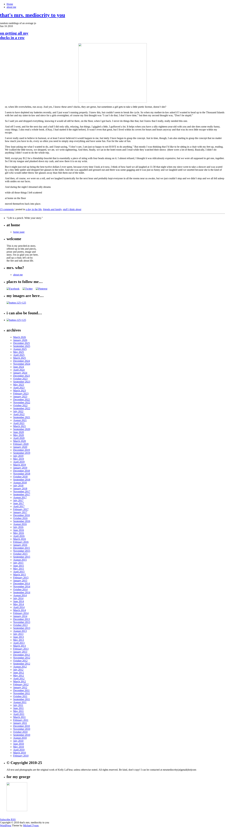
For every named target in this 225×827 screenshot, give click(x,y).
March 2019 (19, 464)
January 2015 (20, 580)
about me (11, 7)
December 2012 (21, 654)
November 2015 (21, 550)
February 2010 (20, 755)
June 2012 (18, 672)
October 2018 (20, 476)
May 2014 (18, 604)
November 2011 (21, 693)
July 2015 (18, 562)
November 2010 (21, 729)
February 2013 (20, 648)
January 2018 (20, 488)
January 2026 (20, 340)
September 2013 (21, 628)
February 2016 (20, 542)
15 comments (7, 209)
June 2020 (18, 432)
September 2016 (21, 521)
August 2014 (20, 595)
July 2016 (18, 527)
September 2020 (21, 429)
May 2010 (18, 746)
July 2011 (18, 705)
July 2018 (18, 485)
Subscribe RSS (8, 819)
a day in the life (34, 209)
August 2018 (20, 482)
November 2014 (21, 586)
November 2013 (21, 622)
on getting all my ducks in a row (14, 35)
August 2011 (20, 702)
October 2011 (20, 696)
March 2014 (19, 610)
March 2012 (19, 681)
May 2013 (18, 640)
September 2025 (21, 346)
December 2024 (21, 360)
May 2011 (18, 711)
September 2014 (21, 592)
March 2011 (19, 717)
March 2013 (19, 645)
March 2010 (19, 752)
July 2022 (18, 411)
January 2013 (20, 651)
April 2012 (19, 678)
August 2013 (20, 631)
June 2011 (18, 708)
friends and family (52, 209)
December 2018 (21, 470)
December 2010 (21, 726)
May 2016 (18, 533)
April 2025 (19, 355)
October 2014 (20, 589)
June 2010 (18, 743)
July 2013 (18, 634)
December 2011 (21, 690)
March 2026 (19, 337)
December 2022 (21, 399)
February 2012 (20, 684)
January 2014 (20, 616)
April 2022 (19, 414)
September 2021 (21, 417)
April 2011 (18, 714)
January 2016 (20, 545)
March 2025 (19, 358)
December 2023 (21, 375)
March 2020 (19, 441)
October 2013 (20, 625)
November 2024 (21, 363)
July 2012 (18, 669)
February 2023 (20, 393)
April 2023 (19, 387)
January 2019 (20, 467)
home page (19, 232)
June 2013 (18, 637)
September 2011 (21, 699)
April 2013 (19, 642)
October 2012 (20, 660)
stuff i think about (72, 209)
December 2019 (21, 450)
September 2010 (21, 734)
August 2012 (20, 666)
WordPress (5, 825)
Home (10, 4)
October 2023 (20, 378)
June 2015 (18, 565)
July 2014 (18, 598)
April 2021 (19, 423)
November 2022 (21, 402)
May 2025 (18, 352)
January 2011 (20, 723)
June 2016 (18, 530)
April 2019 (19, 461)
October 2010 (20, 732)
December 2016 (21, 515)
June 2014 (18, 601)
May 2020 (18, 435)
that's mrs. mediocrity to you (32, 15)
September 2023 (21, 381)
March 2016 (19, 539)
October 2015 (20, 553)
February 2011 (20, 720)
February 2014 (20, 613)
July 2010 (18, 740)
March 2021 (19, 426)
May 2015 (18, 568)
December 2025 (21, 343)
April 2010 (19, 749)
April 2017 (19, 506)
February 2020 (20, 444)
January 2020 (20, 447)
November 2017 (21, 491)
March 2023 (19, 390)
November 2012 (21, 657)
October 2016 (20, 518)
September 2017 (21, 494)
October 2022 (20, 405)
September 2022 (21, 408)
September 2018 (21, 479)
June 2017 (18, 503)
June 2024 (18, 366)
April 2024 (19, 369)
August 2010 (20, 737)
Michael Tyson (31, 825)
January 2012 (20, 687)
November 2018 (21, 473)
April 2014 (19, 607)
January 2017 (20, 512)
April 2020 (19, 438)
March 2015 (19, 574)
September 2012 (21, 663)
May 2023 (18, 384)
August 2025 (20, 349)
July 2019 (18, 455)
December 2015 (21, 547)
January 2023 (20, 396)
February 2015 (20, 577)
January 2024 (20, 372)
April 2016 (19, 536)
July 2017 (18, 500)
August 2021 (20, 420)
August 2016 (20, 524)
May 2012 (18, 675)
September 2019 (21, 453)
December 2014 (21, 583)
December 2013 (21, 619)
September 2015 (21, 556)
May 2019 (18, 458)
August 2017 (20, 497)
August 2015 (20, 559)
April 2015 (19, 571)
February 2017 (20, 509)
